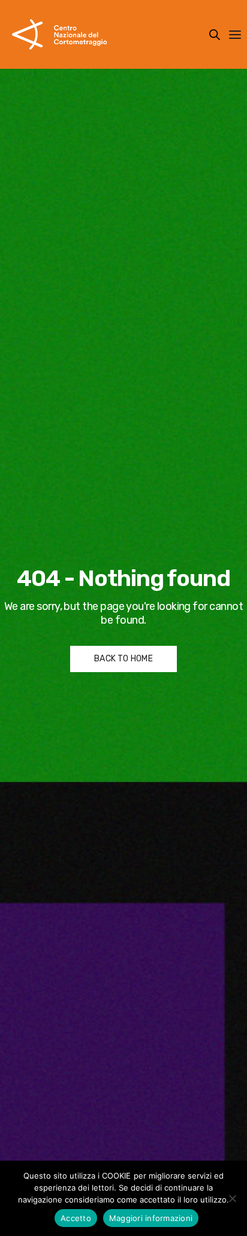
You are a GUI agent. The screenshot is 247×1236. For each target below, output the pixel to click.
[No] (232, 1198)
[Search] (214, 34)
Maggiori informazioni (150, 1218)
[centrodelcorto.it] (59, 34)
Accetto (76, 1218)
